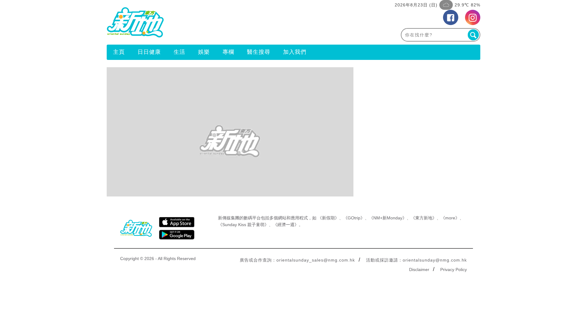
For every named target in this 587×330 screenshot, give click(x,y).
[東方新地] (200, 22)
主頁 (119, 52)
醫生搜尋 (258, 52)
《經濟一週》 (286, 224)
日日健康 (149, 52)
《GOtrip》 (354, 217)
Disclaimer (419, 269)
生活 (179, 52)
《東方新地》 (424, 217)
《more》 (450, 217)
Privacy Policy (453, 269)
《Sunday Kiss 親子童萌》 (243, 224)
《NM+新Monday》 (388, 217)
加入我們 (294, 52)
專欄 (228, 52)
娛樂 (204, 52)
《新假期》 (328, 217)
